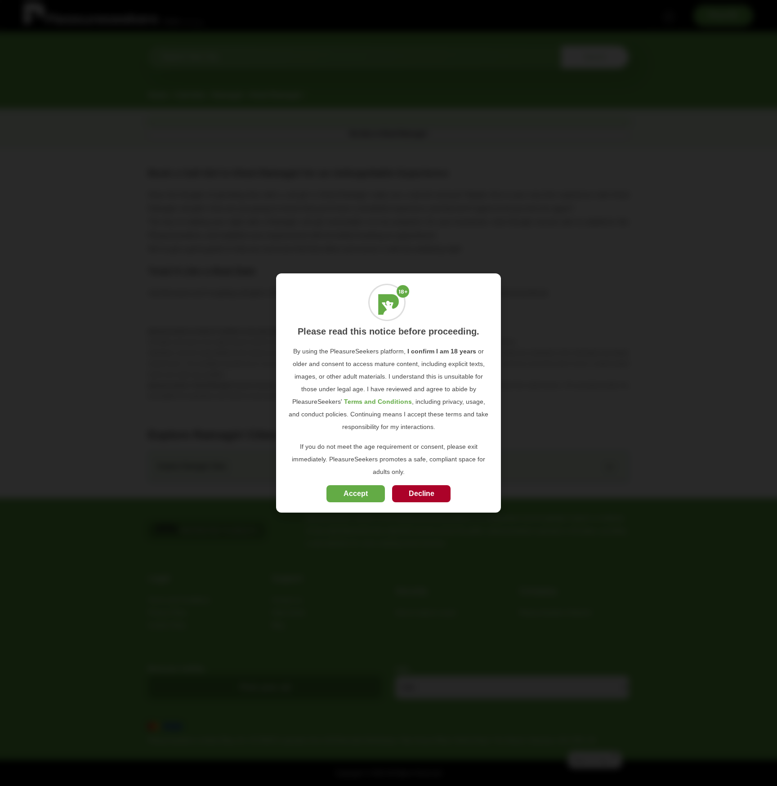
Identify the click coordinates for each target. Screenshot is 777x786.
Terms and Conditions (378, 401)
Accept (356, 493)
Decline (421, 493)
